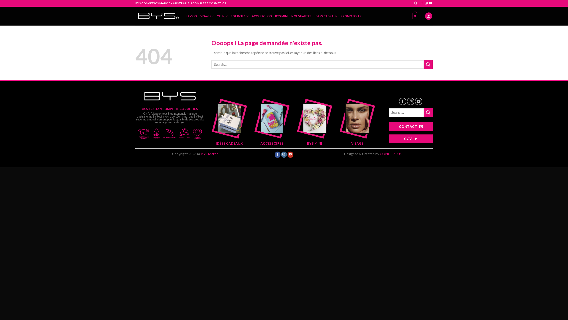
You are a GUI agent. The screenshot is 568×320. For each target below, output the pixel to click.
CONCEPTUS (391, 154)
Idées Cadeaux (326, 16)
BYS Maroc (209, 154)
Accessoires (262, 16)
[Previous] (217, 119)
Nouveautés (301, 16)
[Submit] (428, 64)
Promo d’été (351, 16)
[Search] (415, 3)
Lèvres (191, 16)
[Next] (370, 119)
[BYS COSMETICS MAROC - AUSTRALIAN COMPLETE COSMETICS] (157, 16)
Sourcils (238, 16)
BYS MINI (281, 16)
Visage (205, 16)
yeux (221, 16)
